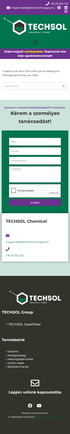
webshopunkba (33, 51)
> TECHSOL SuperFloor (23, 324)
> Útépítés (12, 351)
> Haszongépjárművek (19, 359)
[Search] (63, 86)
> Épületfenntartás (17, 366)
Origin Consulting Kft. (49, 416)
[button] (35, 42)
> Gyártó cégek (15, 363)
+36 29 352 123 (14, 255)
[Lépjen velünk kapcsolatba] (35, 383)
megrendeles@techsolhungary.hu (33, 7)
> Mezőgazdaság (16, 355)
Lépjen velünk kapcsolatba (35, 392)
